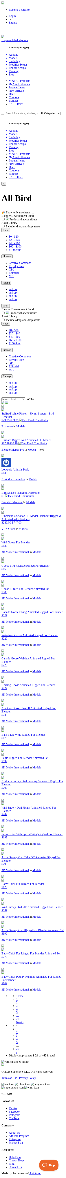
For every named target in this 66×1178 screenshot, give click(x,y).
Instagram (14, 1114)
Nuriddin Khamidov (13, 479)
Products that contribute (23, 219)
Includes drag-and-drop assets (23, 226)
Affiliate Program (19, 1135)
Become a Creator (19, 9)
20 (17, 1019)
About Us (14, 1132)
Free (11, 74)
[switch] (33, 212)
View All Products (19, 80)
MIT (11, 276)
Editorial (14, 272)
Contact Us (15, 1167)
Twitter (13, 1108)
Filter (5, 305)
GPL (11, 269)
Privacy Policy (27, 1077)
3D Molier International (15, 552)
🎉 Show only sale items (15, 212)
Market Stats (16, 1142)
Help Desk (15, 1157)
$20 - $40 (14, 239)
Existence (7, 426)
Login (12, 15)
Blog (11, 1163)
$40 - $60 (14, 243)
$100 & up (15, 249)
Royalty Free (16, 266)
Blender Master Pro (12, 449)
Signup (13, 22)
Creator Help (16, 1160)
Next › (19, 1022)
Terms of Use (9, 1077)
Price (5, 230)
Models (20, 426)
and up (13, 289)
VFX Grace (8, 528)
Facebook (14, 1111)
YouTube (14, 1118)
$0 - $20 (14, 236)
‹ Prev (19, 995)
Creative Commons (20, 262)
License (7, 256)
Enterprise (15, 1139)
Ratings (7, 376)
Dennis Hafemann (12, 502)
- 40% (40, 449)
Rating (6, 282)
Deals (12, 94)
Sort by (30, 399)
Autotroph (35, 1173)
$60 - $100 (15, 246)
